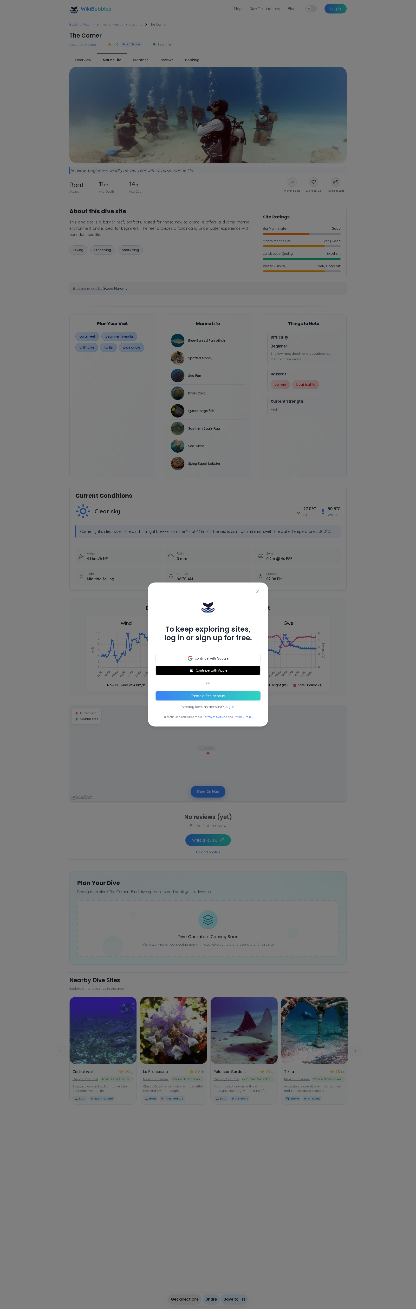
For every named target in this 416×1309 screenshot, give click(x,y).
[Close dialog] (257, 591)
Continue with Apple (211, 670)
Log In (229, 707)
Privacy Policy (243, 717)
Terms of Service (215, 717)
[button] (208, 654)
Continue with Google (211, 658)
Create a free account (208, 696)
